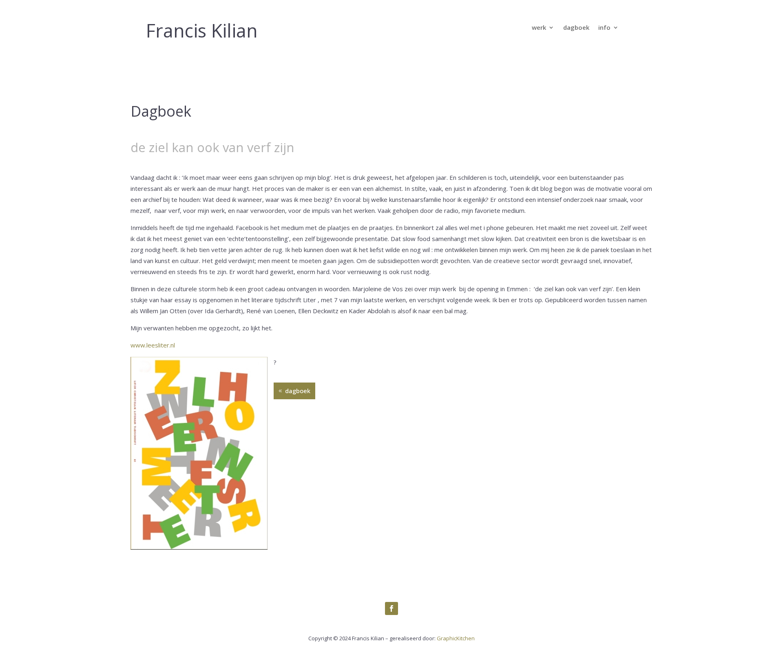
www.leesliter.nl (152, 345)
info (604, 27)
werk (539, 27)
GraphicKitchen (456, 638)
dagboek (576, 27)
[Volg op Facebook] (391, 608)
